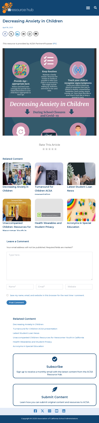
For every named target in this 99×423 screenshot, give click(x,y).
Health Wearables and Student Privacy (32, 342)
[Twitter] (42, 411)
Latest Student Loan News (26, 333)
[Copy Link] (29, 33)
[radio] (43, 149)
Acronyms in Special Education (28, 346)
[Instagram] (49, 411)
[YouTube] (56, 411)
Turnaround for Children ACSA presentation (44, 190)
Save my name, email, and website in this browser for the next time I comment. (47, 295)
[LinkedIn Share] (17, 33)
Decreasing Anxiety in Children (28, 324)
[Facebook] (35, 411)
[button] (95, 8)
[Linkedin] (63, 411)
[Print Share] (36, 33)
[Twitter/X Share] (11, 33)
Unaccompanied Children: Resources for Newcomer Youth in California (48, 337)
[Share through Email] (23, 33)
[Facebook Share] (5, 33)
